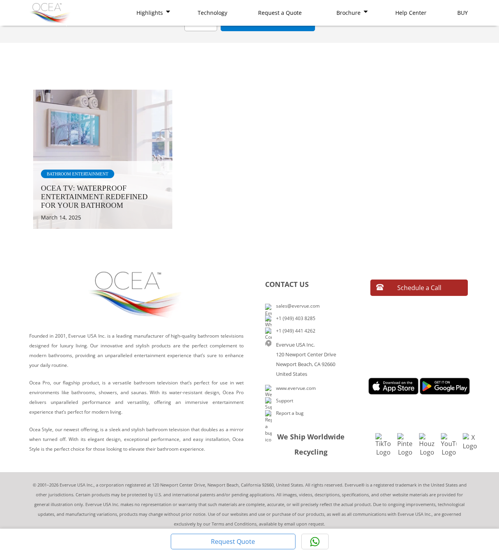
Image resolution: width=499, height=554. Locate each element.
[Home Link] (50, 14)
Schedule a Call (419, 287)
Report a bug (290, 413)
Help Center (410, 12)
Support (284, 400)
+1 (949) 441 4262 (295, 330)
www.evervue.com (296, 388)
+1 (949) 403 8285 (295, 318)
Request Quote (233, 541)
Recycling (310, 452)
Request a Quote (280, 12)
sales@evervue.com (298, 306)
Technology (212, 12)
